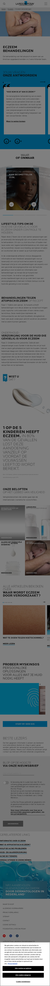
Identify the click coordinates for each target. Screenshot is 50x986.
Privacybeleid (12, 964)
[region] (25, 964)
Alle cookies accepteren (23, 968)
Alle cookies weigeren (23, 975)
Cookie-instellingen (23, 982)
